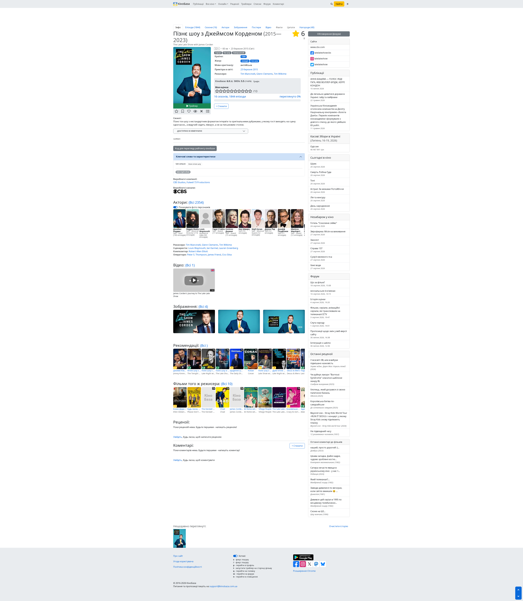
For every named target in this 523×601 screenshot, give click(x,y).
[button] (176, 111)
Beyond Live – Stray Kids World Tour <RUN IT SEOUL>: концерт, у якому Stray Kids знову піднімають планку (328, 419)
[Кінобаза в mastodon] (316, 563)
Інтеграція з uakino (320, 344)
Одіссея (317, 148)
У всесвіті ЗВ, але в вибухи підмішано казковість (328, 364)
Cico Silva (227, 254)
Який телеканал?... (321, 481)
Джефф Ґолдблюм (283, 230)
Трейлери (246, 3)
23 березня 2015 (249, 69)
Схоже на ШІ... (319, 513)
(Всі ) (204, 345)
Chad (222, 409)
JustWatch (176, 139)
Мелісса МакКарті (295, 230)
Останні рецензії (321, 354)
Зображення (240, 27)
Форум (267, 3)
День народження (320, 207)
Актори (225, 27)
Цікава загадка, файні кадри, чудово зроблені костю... (325, 459)
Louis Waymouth (204, 230)
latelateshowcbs (322, 52)
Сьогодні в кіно (320, 157)
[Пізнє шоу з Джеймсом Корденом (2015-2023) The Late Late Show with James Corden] (192, 75)
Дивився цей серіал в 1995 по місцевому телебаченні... (326, 502)
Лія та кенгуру (317, 199)
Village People (265, 409)
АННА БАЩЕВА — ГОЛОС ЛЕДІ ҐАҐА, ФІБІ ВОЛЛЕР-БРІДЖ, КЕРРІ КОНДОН (327, 83)
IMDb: (237, 81)
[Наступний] (212, 75)
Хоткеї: (242, 555)
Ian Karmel (212, 248)
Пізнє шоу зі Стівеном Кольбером (222, 370)
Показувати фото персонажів (194, 207)
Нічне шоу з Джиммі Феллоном (194, 370)
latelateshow (321, 58)
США (244, 56)
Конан (251, 370)
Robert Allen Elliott (198, 251)
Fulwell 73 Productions (198, 182)
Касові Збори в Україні (325, 138)
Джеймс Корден (177, 230)
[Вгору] (518, 590)
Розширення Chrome (304, 570)
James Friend (214, 254)
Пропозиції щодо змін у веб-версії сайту (328, 334)
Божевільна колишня (293, 409)
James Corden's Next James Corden (237, 409)
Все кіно (210, 3)
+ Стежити (221, 106)
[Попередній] (171, 75)
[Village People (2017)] (265, 397)
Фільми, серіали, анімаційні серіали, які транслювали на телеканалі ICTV (325, 312)
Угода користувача (183, 561)
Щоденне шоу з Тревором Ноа (237, 370)
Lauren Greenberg (228, 248)
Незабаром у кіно (322, 217)
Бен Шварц (244, 229)
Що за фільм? (320, 284)
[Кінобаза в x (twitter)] (309, 563)
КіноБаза (183, 4)
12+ (217, 48)
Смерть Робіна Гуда (320, 173)
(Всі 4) (203, 306)
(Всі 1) (190, 265)
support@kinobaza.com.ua (223, 586)
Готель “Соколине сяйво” (323, 224)
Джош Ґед (270, 229)
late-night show (183, 172)
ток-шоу (254, 61)
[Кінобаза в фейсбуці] (296, 563)
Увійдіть (177, 436)
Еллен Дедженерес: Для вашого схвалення (180, 409)
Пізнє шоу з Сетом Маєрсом (208, 370)
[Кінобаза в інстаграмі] (303, 563)
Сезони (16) (211, 27)
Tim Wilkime (280, 73)
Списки (257, 3)
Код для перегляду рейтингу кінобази (195, 148)
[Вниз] (518, 596)
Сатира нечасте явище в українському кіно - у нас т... (325, 470)
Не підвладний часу (324, 433)
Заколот (317, 241)
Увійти (339, 3)
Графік (256, 81)
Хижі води (317, 267)
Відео (268, 27)
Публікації (198, 3)
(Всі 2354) (196, 202)
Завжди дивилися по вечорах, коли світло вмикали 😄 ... (326, 490)
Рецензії (234, 3)
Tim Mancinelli (248, 73)
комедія (245, 61)
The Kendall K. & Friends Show (208, 409)
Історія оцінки (320, 301)
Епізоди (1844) (192, 27)
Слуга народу (320, 324)
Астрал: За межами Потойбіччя (327, 190)
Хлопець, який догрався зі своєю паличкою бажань (327, 392)
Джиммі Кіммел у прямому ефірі (180, 370)
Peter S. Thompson (197, 254)
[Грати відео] (194, 279)
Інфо (178, 27)
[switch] (175, 207)
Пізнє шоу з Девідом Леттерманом (265, 370)
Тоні (317, 182)
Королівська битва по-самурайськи (324, 404)
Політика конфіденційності (187, 566)
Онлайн (222, 3)
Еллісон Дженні (229, 230)
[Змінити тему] (347, 4)
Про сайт (178, 555)
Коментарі (278, 3)
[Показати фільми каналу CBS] (180, 191)
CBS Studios (179, 182)
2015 (270, 33)
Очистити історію (338, 526)
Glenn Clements (264, 73)
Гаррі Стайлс (218, 229)
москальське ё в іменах (322, 292)
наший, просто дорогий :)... (324, 449)
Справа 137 (317, 250)
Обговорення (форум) (329, 33)
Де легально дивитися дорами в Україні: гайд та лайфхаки (327, 97)
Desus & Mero (293, 370)
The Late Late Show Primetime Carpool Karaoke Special (279, 409)
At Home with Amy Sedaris (251, 409)
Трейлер (193, 105)
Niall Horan (257, 229)
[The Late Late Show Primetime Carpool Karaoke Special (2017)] (279, 397)
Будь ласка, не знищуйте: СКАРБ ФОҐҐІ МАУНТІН (194, 409)
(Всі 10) (226, 384)
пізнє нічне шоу (194, 164)
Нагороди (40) (306, 27)
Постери (256, 27)
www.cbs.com (317, 47)
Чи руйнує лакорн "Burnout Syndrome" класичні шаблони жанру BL (326, 379)
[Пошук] (331, 4)
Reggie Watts (192, 229)
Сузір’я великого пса (321, 258)
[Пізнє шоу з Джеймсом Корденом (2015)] (179, 538)
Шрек (317, 165)
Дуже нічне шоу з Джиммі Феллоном (279, 370)
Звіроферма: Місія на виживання (327, 233)
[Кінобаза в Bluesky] (323, 563)
